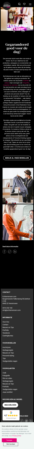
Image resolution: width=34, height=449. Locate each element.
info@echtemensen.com (12, 310)
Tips (4, 358)
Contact (5, 325)
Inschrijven (7, 347)
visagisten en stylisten (10, 85)
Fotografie (6, 375)
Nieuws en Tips (8, 327)
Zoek (4, 373)
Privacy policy (16, 436)
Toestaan (9, 440)
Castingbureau (8, 336)
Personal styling (8, 356)
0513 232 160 (7, 308)
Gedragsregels (8, 350)
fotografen (26, 83)
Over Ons (6, 322)
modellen (26, 81)
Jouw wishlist (8, 392)
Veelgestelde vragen (10, 361)
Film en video (7, 378)
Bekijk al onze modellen (17, 158)
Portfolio (6, 330)
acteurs (7, 83)
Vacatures (6, 333)
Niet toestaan (10, 444)
